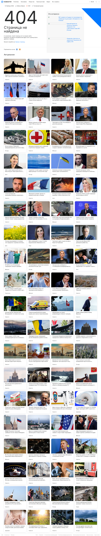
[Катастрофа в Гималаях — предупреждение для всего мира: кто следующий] (15, 141)
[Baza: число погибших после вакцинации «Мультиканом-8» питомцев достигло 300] (62, 473)
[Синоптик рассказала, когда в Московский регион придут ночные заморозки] (62, 497)
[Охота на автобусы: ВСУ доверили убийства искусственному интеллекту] (86, 236)
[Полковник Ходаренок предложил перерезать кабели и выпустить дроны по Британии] (62, 331)
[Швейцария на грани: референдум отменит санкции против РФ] (62, 307)
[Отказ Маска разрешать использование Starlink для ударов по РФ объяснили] (62, 283)
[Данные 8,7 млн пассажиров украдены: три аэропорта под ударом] (62, 355)
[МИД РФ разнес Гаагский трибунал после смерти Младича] (15, 426)
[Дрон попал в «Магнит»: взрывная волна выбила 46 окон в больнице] (62, 402)
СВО (29, 6)
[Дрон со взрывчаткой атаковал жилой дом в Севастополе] (39, 426)
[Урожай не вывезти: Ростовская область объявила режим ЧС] (62, 378)
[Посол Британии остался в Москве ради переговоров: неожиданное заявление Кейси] (15, 355)
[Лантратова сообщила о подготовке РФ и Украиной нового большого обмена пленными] (86, 117)
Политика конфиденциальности (65, 534)
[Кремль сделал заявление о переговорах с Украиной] (86, 70)
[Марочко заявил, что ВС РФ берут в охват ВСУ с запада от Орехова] (86, 450)
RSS (37, 534)
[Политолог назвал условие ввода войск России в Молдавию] (15, 402)
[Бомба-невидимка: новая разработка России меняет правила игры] (15, 497)
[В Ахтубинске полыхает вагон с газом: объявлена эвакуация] (86, 473)
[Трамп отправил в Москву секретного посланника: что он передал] (39, 212)
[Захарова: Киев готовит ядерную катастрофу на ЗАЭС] (86, 189)
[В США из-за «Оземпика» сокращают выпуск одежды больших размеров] (15, 260)
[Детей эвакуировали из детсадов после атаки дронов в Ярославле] (39, 355)
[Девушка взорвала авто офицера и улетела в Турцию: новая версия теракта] (39, 141)
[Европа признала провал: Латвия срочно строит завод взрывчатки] (15, 212)
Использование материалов (79, 534)
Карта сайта (97, 534)
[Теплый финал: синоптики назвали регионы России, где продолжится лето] (39, 260)
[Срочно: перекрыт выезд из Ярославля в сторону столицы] (39, 450)
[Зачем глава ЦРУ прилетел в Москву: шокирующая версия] (15, 473)
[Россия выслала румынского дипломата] (15, 378)
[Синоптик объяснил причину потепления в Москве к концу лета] (39, 497)
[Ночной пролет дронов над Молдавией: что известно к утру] (15, 307)
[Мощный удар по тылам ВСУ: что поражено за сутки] (86, 141)
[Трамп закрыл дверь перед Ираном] (86, 307)
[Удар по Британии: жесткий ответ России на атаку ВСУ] (39, 70)
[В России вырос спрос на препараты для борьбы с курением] (39, 283)
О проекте (41, 534)
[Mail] (2, 2)
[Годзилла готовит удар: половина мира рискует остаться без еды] (39, 165)
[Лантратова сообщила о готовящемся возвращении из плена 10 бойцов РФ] (62, 260)
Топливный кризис (38, 6)
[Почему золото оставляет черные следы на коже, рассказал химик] (15, 521)
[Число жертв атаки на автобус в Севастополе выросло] (39, 94)
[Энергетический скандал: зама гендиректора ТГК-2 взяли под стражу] (39, 378)
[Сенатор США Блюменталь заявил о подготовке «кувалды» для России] (62, 426)
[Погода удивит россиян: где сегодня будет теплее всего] (86, 521)
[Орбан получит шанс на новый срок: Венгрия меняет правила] (86, 212)
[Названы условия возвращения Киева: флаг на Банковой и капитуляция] (62, 165)
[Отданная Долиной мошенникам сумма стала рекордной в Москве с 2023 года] (62, 70)
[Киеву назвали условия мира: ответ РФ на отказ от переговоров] (39, 117)
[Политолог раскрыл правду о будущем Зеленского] (86, 94)
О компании (7, 534)
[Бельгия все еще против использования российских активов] (39, 473)
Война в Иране (21, 6)
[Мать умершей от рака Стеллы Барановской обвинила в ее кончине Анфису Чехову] (39, 236)
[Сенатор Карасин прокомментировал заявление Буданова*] (15, 189)
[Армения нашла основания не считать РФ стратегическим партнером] (15, 117)
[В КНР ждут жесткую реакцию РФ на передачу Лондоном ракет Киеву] (62, 212)
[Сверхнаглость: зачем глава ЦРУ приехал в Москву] (15, 94)
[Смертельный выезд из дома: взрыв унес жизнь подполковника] (39, 307)
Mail (2, 534)
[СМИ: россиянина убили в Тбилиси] (86, 283)
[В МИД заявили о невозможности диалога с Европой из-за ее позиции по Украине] (86, 331)
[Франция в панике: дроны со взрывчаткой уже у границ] (39, 189)
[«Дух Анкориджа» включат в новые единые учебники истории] (86, 426)
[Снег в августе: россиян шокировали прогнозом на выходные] (86, 355)
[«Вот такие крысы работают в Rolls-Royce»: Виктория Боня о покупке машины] (15, 165)
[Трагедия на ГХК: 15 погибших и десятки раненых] (62, 117)
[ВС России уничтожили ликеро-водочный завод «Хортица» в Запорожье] (15, 450)
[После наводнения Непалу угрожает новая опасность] (86, 497)
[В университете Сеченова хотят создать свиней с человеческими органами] (62, 141)
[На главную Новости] (7, 2)
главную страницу (20, 42)
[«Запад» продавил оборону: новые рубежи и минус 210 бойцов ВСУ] (62, 521)
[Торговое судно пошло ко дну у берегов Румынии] (62, 236)
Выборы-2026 (10, 6)
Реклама (12, 534)
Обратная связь (89, 534)
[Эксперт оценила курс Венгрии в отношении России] (62, 450)
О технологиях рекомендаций (51, 534)
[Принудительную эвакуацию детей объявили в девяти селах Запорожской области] (39, 331)
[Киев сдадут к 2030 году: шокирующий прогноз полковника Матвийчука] (15, 331)
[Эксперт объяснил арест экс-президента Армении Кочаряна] (39, 402)
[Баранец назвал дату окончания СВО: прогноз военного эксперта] (15, 70)
